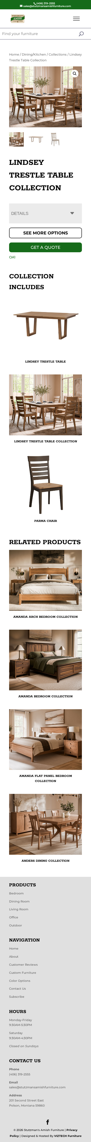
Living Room (18, 909)
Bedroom (16, 893)
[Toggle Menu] (76, 19)
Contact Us (17, 989)
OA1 (12, 257)
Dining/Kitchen (34, 54)
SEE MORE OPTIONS (45, 232)
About (13, 956)
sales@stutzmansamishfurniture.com (37, 1087)
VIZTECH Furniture (67, 1136)
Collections (58, 54)
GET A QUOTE (45, 247)
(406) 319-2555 (19, 1074)
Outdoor (15, 925)
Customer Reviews (23, 965)
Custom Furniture (22, 973)
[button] (75, 73)
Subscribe (16, 997)
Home (14, 54)
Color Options (19, 981)
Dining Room (19, 901)
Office (13, 917)
